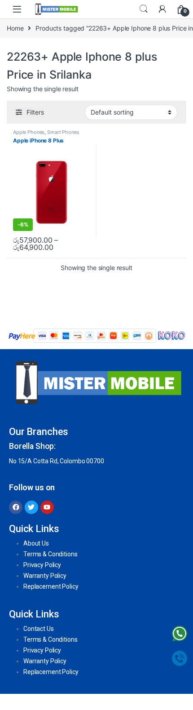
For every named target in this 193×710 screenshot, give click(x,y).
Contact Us (38, 628)
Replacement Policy (50, 586)
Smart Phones (63, 132)
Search (144, 9)
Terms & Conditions (50, 554)
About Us (36, 543)
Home (15, 28)
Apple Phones (28, 132)
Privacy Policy (42, 564)
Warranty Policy (44, 575)
